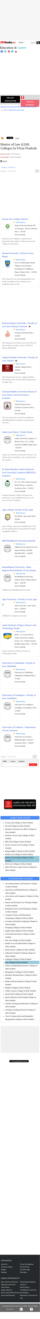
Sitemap (4, 1272)
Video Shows (5, 1287)
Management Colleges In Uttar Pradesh (19, 972)
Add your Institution (30, 103)
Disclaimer (23, 1272)
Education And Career (8, 1284)
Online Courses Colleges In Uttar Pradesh (20, 991)
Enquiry (3, 1269)
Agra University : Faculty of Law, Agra (19, 599)
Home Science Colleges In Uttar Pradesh (20, 950)
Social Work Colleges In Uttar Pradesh (19, 994)
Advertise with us (7, 1267)
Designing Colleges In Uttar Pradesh (18, 927)
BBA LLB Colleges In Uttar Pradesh (18, 842)
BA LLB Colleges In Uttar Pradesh (17, 826)
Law (4, 110)
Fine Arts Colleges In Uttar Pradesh (18, 940)
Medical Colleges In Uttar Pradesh (17, 988)
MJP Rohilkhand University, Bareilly (18, 540)
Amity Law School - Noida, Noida (17, 432)
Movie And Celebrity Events (10, 1293)
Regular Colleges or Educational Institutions (18, 107)
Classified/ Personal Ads (28, 1290)
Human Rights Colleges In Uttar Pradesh (20, 851)
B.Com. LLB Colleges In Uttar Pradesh (19, 823)
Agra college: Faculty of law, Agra (17, 509)
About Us (4, 1264)
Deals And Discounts (8, 1295)
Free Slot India (25, 1269)
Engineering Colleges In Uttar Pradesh (19, 931)
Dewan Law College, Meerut (15, 219)
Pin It (17, 138)
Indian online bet (6, 1290)
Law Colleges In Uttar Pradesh (16, 962)
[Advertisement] (20, 20)
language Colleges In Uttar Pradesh (18, 959)
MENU (4, 161)
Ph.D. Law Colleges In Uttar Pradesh (18, 864)
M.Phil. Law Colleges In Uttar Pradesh (19, 854)
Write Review (20, 222)
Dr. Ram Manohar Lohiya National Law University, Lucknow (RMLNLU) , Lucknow (19, 472)
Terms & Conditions (26, 1264)
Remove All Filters (8, 167)
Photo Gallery (24, 1287)
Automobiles (24, 1293)
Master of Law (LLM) (16, 110)
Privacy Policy (24, 1267)
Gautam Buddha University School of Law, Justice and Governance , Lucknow (19, 394)
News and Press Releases (9, 1282)
